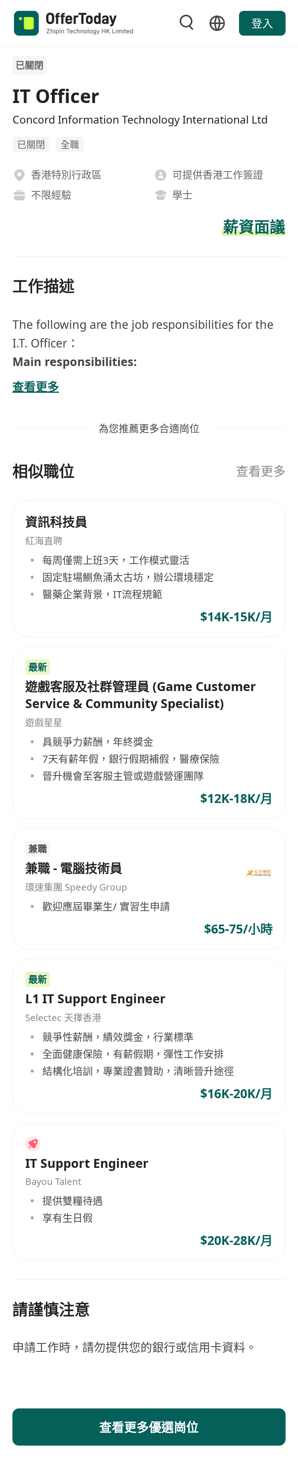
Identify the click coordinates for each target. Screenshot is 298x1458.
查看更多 (261, 471)
